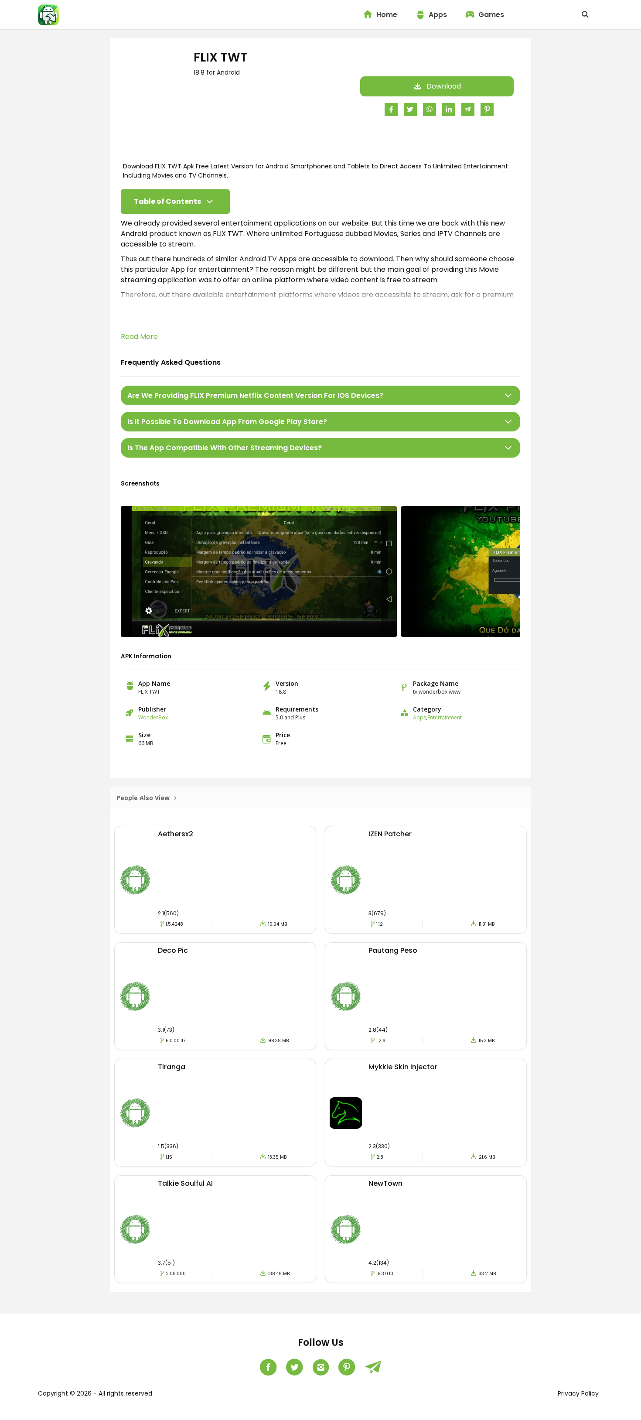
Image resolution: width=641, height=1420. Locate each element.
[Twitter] (294, 1367)
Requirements (297, 709)
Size (144, 735)
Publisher (152, 709)
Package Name (435, 683)
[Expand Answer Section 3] (508, 447)
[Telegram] (373, 1367)
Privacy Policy (578, 1393)
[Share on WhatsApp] (429, 109)
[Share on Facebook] (391, 109)
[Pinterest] (346, 1367)
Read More (139, 337)
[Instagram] (320, 1367)
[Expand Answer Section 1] (508, 395)
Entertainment (444, 717)
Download (443, 86)
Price (283, 735)
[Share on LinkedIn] (448, 109)
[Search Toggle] (585, 14)
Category (427, 709)
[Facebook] (268, 1367)
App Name (154, 683)
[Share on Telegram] (468, 109)
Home (386, 15)
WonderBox (153, 717)
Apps (438, 15)
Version (287, 683)
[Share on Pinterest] (487, 109)
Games (491, 15)
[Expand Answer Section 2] (508, 421)
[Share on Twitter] (410, 109)
